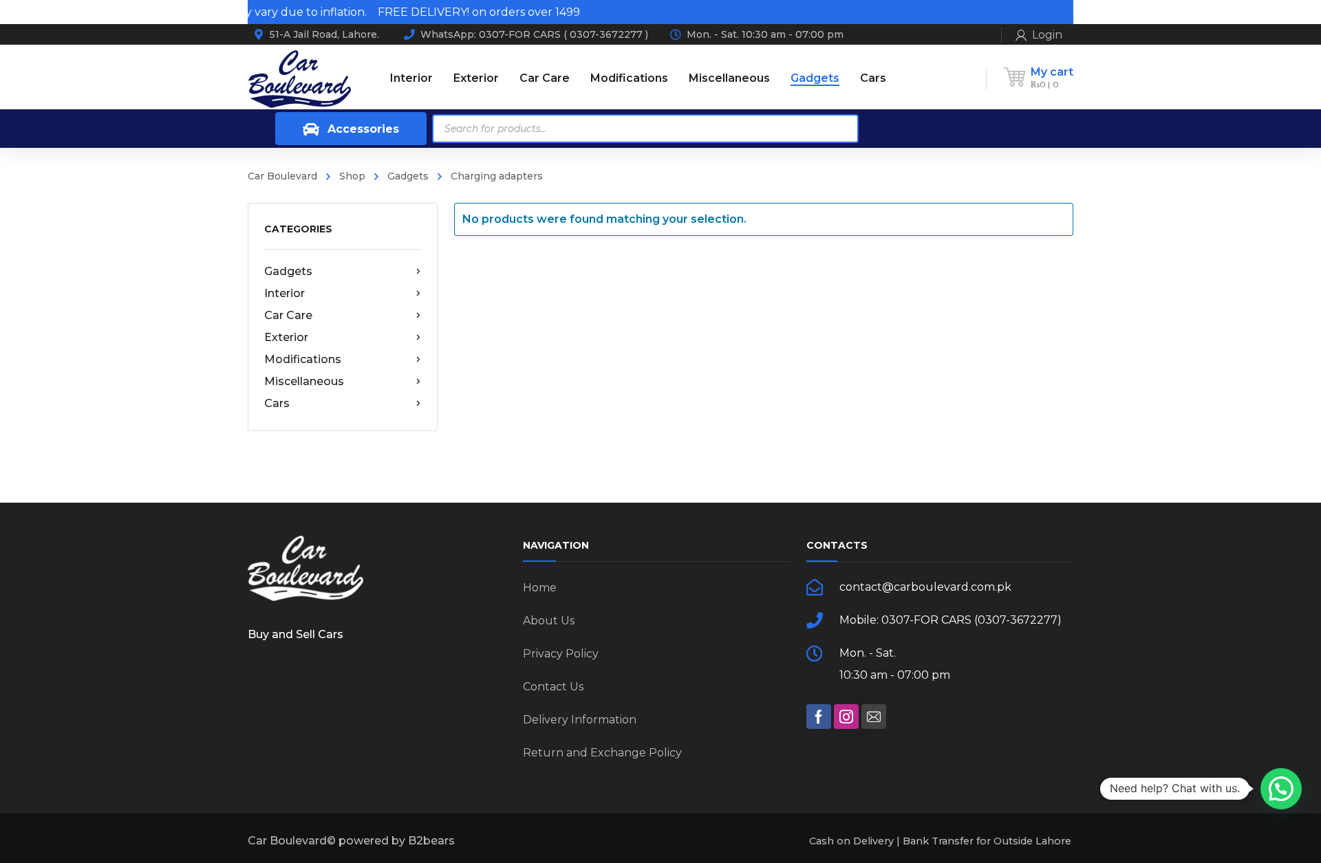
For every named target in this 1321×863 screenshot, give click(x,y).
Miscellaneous (304, 381)
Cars (277, 403)
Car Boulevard (282, 176)
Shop (352, 176)
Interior (284, 293)
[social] (818, 716)
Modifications (302, 359)
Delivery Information (579, 719)
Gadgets (408, 176)
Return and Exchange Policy (602, 752)
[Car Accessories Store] (299, 78)
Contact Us (553, 686)
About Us (548, 620)
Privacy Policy (561, 653)
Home (540, 587)
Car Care (288, 315)
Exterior (286, 337)
